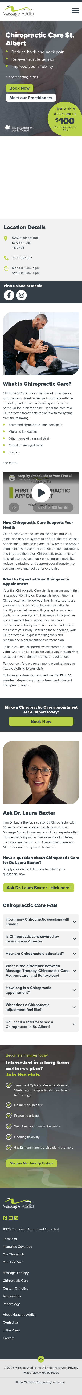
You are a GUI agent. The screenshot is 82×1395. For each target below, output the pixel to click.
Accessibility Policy (46, 1373)
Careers (8, 1338)
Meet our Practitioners (31, 98)
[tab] (41, 921)
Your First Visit (13, 1262)
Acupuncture (12, 1296)
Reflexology (11, 1304)
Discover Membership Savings (31, 1163)
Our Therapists (13, 1254)
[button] (41, 921)
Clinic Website (25, 1382)
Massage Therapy (16, 1273)
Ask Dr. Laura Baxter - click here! (39, 887)
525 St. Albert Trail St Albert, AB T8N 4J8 (25, 242)
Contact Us (11, 1322)
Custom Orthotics (15, 1288)
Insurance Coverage (17, 1246)
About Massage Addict (19, 1314)
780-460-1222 (22, 258)
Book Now (20, 88)
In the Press (11, 1330)
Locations (10, 1238)
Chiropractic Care (15, 1280)
